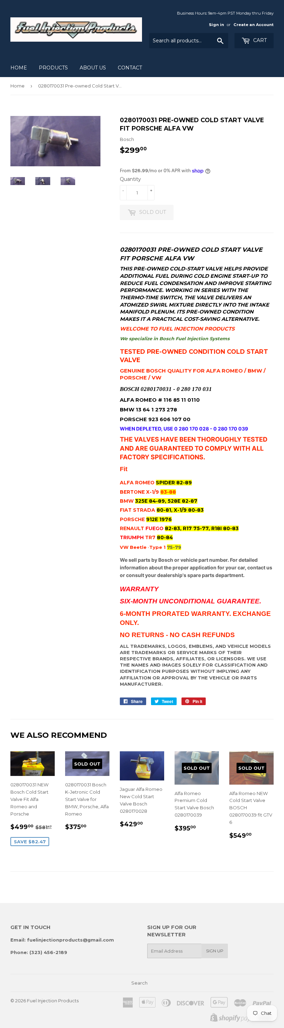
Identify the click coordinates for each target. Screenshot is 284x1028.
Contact (130, 68)
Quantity (130, 179)
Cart (259, 40)
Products (53, 68)
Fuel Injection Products (53, 1000)
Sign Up (214, 950)
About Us (93, 68)
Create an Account (253, 24)
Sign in (216, 24)
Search (139, 983)
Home (18, 68)
